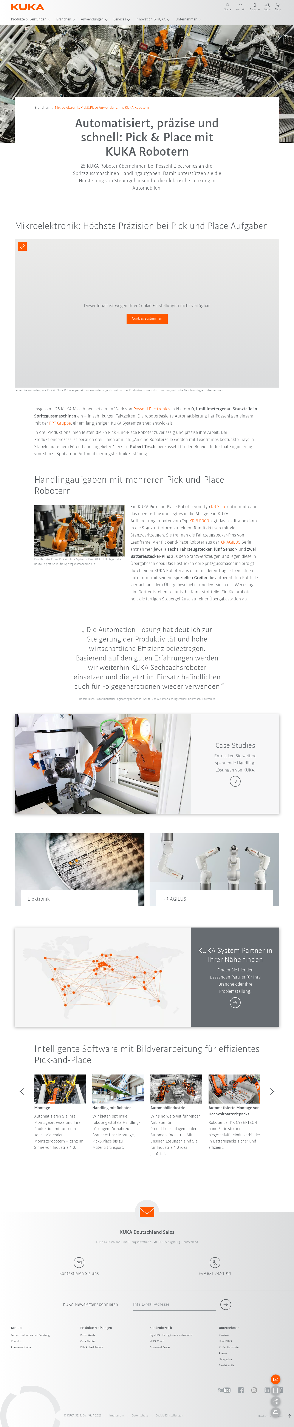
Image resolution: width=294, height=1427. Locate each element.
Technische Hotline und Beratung (30, 1335)
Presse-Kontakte (21, 1347)
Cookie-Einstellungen (169, 1415)
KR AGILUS (230, 542)
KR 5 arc (218, 506)
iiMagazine (225, 1359)
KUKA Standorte (228, 1347)
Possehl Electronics (151, 409)
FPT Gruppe (60, 423)
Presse (223, 1353)
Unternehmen (186, 20)
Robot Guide (87, 1335)
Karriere (224, 1335)
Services (119, 20)
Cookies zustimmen (147, 319)
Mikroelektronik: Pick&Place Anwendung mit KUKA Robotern (102, 108)
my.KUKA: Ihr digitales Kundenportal (171, 1335)
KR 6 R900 (199, 521)
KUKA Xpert (157, 1341)
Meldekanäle (226, 1365)
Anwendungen (92, 20)
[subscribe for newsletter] (225, 1304)
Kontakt (16, 1341)
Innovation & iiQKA (151, 20)
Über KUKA (225, 1341)
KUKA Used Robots (91, 1347)
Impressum (116, 1415)
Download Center (160, 1347)
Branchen (63, 20)
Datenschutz (140, 1415)
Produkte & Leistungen (28, 20)
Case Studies (87, 1341)
